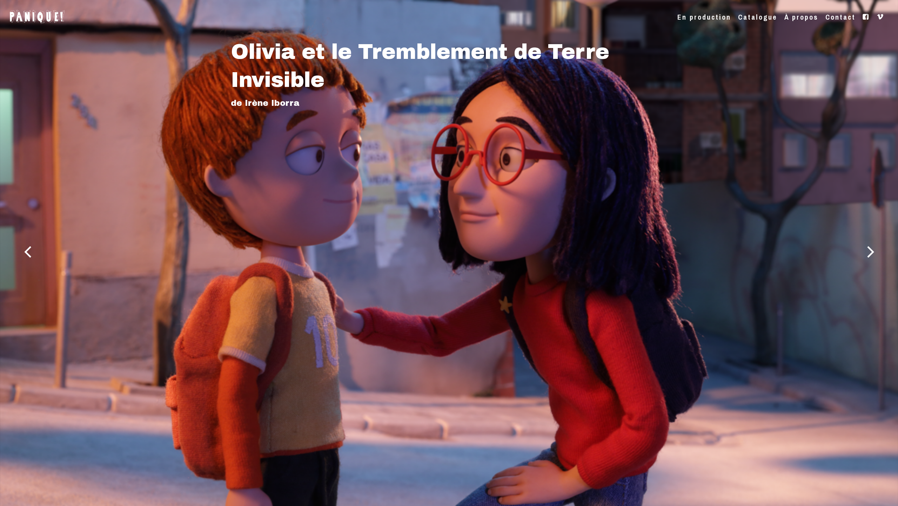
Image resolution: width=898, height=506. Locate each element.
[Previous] (14, 252)
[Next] (884, 252)
